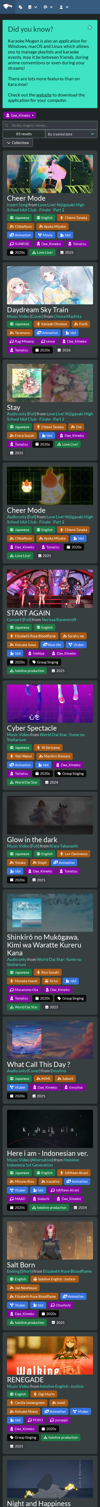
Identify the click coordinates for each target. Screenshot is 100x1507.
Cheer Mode (26, 198)
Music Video (18, 316)
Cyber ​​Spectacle (32, 728)
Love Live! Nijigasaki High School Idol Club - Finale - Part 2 (45, 207)
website (44, 94)
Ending (13, 1271)
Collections (20, 143)
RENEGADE (25, 1379)
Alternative (41, 1159)
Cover (36, 316)
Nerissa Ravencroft (59, 619)
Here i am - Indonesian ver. (47, 1153)
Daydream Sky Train (37, 309)
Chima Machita (67, 316)
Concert (14, 619)
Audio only (17, 413)
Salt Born (21, 1264)
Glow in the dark (32, 839)
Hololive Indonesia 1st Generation (43, 1162)
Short (26, 1271)
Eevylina (58, 1070)
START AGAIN (28, 613)
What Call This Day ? (38, 1064)
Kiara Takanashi (64, 845)
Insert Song (17, 204)
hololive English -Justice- (62, 1386)
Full (31, 413)
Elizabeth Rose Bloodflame (67, 1271)
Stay (13, 407)
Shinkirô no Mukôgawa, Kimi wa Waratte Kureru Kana (44, 945)
